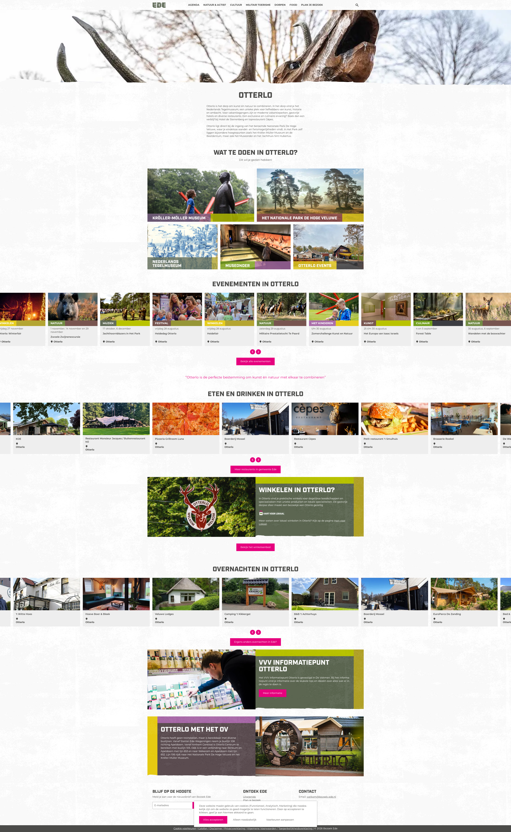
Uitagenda (249, 796)
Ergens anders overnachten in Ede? (255, 641)
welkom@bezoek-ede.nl (321, 796)
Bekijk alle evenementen (255, 361)
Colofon (203, 828)
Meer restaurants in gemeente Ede (256, 469)
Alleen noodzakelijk (244, 819)
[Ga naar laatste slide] (252, 351)
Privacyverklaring (235, 828)
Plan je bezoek (252, 800)
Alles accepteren (213, 819)
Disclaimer (216, 828)
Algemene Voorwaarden (262, 828)
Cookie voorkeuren (185, 828)
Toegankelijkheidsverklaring (295, 828)
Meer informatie (272, 693)
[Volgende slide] (258, 351)
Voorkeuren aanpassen (280, 819)
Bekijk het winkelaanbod (255, 547)
